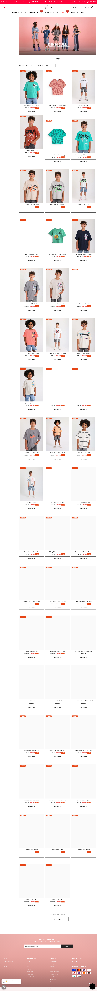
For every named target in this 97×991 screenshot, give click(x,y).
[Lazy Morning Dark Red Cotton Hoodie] (83, 682)
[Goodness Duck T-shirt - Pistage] (83, 533)
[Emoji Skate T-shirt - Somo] (31, 335)
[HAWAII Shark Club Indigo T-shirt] (57, 732)
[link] (57, 36)
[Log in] (89, 7)
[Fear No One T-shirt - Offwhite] (83, 384)
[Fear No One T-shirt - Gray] (31, 434)
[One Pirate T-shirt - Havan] (57, 484)
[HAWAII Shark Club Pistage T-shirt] (83, 732)
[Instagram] (76, 961)
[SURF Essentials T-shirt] (83, 484)
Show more (57, 919)
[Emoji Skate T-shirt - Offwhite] (83, 583)
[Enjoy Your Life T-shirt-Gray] (57, 186)
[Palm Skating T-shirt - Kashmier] (57, 87)
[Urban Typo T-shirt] (83, 87)
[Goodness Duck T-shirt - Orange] (31, 583)
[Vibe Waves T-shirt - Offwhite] (57, 633)
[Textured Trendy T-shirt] (31, 831)
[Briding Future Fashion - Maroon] (57, 533)
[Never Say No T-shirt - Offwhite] (57, 335)
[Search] (79, 7)
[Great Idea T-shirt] (31, 484)
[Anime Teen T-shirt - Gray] (31, 285)
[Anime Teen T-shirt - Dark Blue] (83, 236)
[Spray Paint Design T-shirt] (31, 236)
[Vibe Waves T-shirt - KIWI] (31, 633)
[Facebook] (72, 961)
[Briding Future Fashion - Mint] (31, 533)
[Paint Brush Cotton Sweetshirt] (31, 682)
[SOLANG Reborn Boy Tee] (83, 781)
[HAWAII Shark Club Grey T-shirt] (31, 732)
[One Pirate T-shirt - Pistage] (31, 87)
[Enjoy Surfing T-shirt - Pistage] (57, 583)
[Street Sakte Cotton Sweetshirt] (83, 633)
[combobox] (78, 7)
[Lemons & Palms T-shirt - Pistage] (57, 236)
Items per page (23, 66)
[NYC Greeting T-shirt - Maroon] (31, 132)
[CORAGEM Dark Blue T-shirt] (31, 781)
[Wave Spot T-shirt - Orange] (57, 434)
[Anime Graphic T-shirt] (57, 831)
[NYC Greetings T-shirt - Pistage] (83, 136)
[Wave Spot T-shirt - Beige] (83, 434)
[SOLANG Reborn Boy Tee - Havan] (57, 781)
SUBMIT (67, 946)
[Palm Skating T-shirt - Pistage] (57, 136)
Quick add (31, 112)
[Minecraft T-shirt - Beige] (83, 335)
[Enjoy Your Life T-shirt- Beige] (31, 186)
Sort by (40, 66)
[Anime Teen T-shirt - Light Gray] (57, 285)
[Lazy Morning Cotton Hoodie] (57, 682)
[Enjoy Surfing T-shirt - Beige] (31, 384)
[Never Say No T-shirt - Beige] (83, 285)
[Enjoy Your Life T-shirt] (83, 186)
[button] (33, 65)
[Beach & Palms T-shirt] (57, 384)
